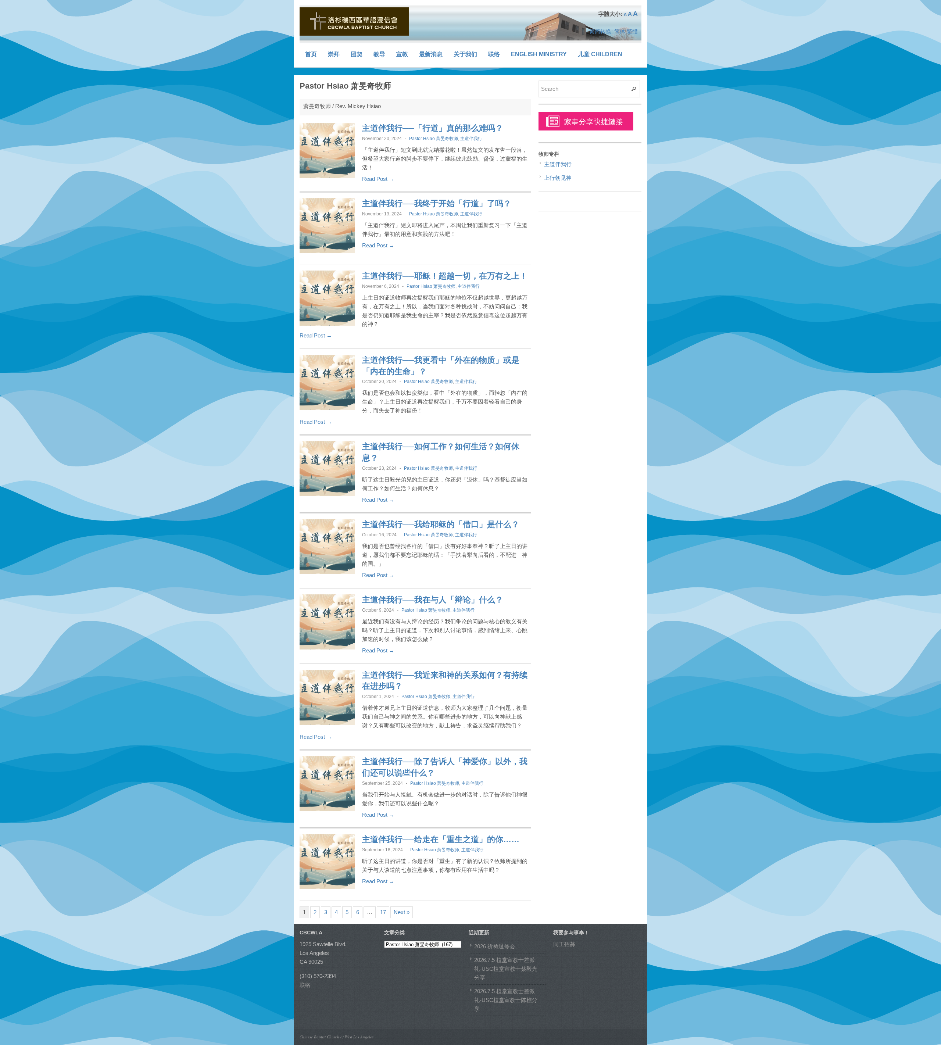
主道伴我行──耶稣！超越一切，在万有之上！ (444, 275)
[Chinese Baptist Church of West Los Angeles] (355, 21)
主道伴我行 (471, 138)
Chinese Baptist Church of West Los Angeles (336, 1036)
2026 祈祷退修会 (494, 946)
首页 (311, 54)
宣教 (402, 54)
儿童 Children (600, 54)
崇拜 (334, 54)
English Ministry (539, 54)
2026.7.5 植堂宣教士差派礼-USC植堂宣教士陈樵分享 (505, 1000)
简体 (619, 31)
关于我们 (465, 54)
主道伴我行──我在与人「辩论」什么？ (432, 599)
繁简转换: (601, 31)
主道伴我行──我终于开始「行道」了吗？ (436, 203)
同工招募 (564, 944)
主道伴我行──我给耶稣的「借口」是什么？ (440, 524)
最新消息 (431, 54)
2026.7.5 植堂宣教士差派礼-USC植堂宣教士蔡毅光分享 (505, 969)
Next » (401, 912)
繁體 (632, 31)
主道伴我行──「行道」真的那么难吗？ (432, 128)
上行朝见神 (558, 178)
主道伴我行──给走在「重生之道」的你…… (440, 839)
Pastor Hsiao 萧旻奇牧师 (433, 138)
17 (383, 912)
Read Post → (378, 179)
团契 (356, 54)
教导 (379, 54)
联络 (494, 54)
